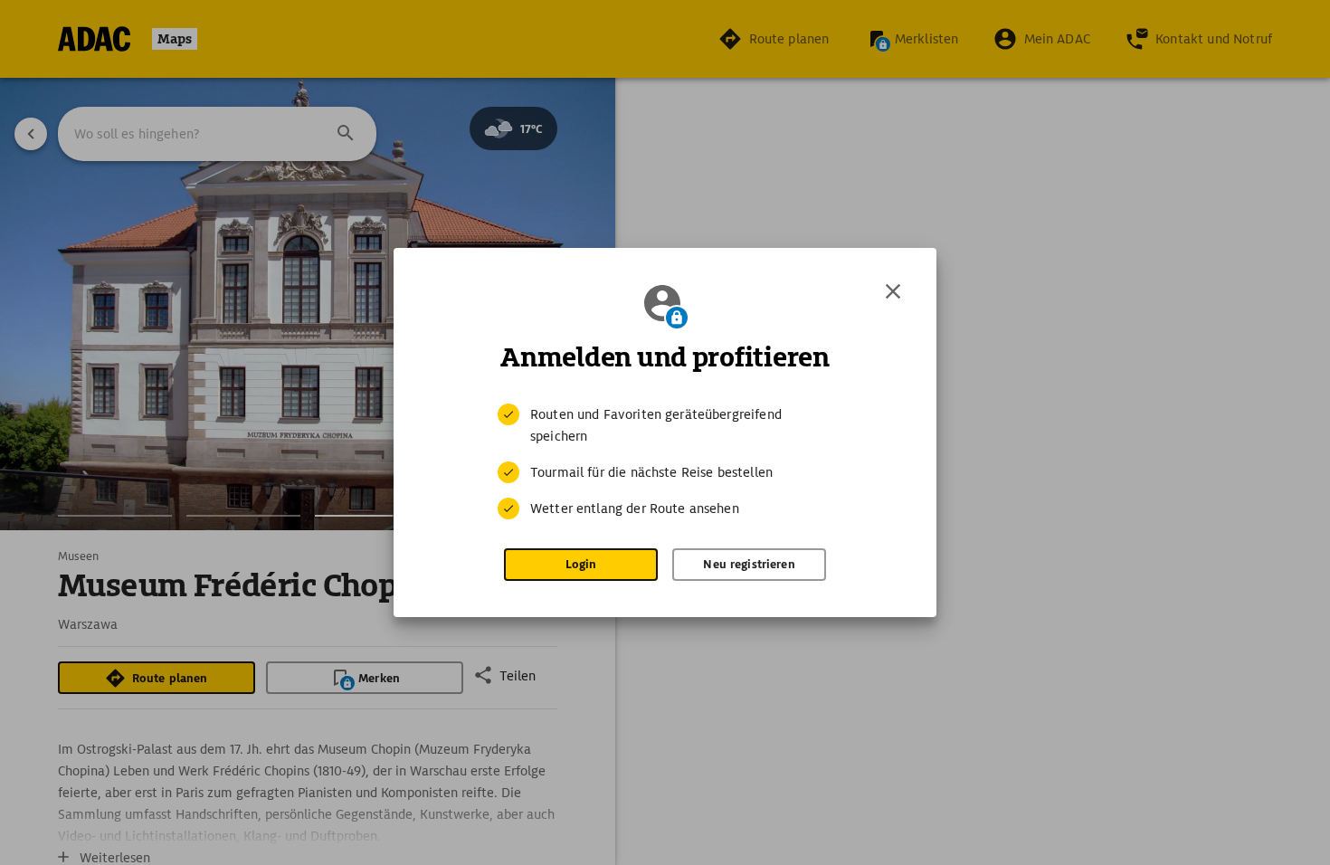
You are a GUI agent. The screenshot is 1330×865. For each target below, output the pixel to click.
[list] (665, 461)
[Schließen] (893, 291)
